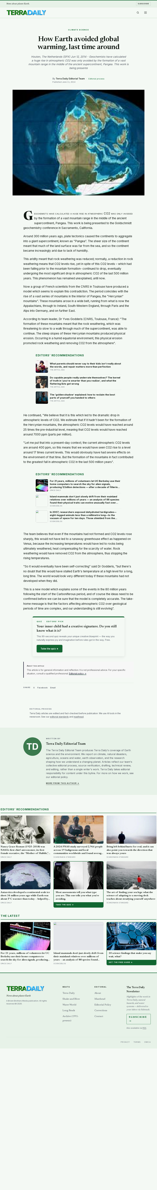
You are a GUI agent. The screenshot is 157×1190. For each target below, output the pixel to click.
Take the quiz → (49, 648)
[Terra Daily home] (26, 13)
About (97, 993)
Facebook (42, 687)
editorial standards (59, 716)
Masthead (99, 999)
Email (53, 687)
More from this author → (62, 783)
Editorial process (96, 79)
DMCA (147, 1042)
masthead (79, 716)
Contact (98, 1016)
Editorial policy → (77, 673)
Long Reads (69, 1010)
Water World (69, 1005)
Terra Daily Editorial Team (70, 78)
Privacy (125, 1042)
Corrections (100, 1010)
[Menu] (145, 13)
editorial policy (59, 777)
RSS (144, 1028)
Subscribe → (138, 1019)
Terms (137, 1042)
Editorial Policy (102, 1005)
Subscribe (143, 4)
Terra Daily (69, 993)
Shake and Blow (71, 999)
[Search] (138, 12)
